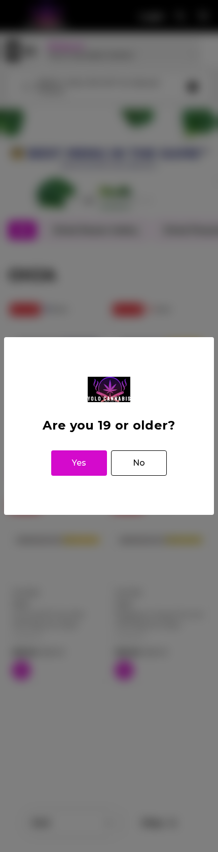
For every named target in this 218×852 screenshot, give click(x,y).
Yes (79, 463)
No (139, 463)
